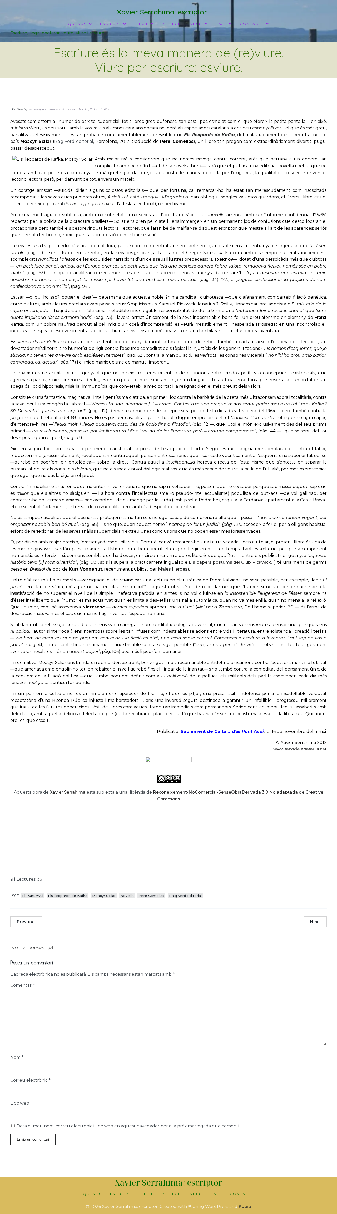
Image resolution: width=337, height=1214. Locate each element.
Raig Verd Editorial (185, 896)
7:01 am (107, 109)
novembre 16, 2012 (82, 109)
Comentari (22, 985)
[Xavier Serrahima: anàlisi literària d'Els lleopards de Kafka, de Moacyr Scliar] (169, 760)
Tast (216, 1193)
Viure (196, 1193)
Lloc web (19, 1103)
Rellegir (172, 23)
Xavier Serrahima (68, 792)
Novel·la (127, 896)
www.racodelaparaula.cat (300, 749)
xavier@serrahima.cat (46, 109)
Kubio (245, 1206)
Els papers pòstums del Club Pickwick (230, 562)
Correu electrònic (30, 1080)
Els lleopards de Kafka (67, 896)
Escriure (120, 1193)
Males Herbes (172, 569)
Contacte (242, 1193)
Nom (16, 1057)
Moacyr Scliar (104, 896)
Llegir (146, 1193)
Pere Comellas (151, 896)
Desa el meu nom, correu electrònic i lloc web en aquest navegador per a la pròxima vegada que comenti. (128, 1126)
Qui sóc (92, 1193)
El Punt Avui (32, 896)
